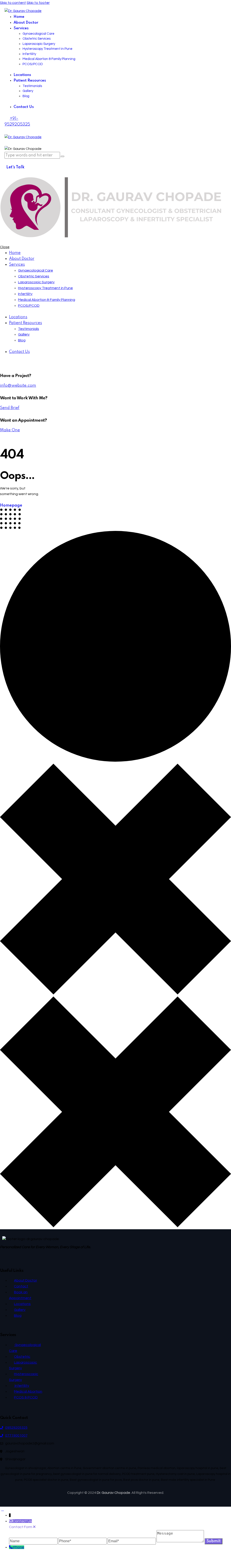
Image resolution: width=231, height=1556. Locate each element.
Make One (10, 430)
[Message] (181, 1541)
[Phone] (82, 1541)
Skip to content (13, 3)
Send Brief (9, 408)
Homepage (11, 505)
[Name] (33, 1541)
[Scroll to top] (2, 1509)
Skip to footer (38, 3)
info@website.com (18, 386)
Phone (18, 1547)
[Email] (132, 1541)
